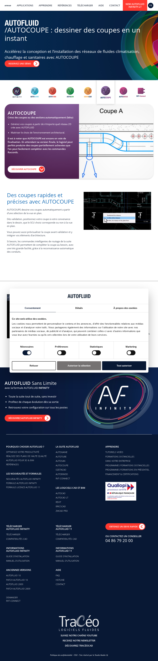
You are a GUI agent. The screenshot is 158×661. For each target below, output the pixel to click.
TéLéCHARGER (63, 534)
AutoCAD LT (62, 497)
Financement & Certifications (122, 474)
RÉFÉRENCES (12, 464)
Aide (101, 5)
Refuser (34, 365)
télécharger (13, 534)
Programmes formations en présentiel (127, 469)
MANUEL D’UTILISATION (17, 560)
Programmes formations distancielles (127, 465)
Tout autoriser (124, 365)
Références (65, 5)
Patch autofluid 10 (17, 579)
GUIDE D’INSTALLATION (17, 556)
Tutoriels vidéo (114, 452)
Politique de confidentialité (61, 655)
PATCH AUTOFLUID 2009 (18, 588)
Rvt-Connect (63, 478)
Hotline (60, 579)
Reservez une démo (19, 63)
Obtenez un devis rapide (123, 526)
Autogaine (61, 452)
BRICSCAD (61, 506)
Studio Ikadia (100, 655)
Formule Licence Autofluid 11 (23, 487)
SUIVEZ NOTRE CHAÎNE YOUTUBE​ (79, 635)
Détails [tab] (79, 308)
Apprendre (45, 5)
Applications (25, 5)
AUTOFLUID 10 (13, 575)
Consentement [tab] (33, 308)
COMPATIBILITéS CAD (16, 538)
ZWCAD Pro (62, 510)
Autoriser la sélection (79, 365)
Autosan (60, 460)
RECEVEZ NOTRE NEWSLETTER (79, 640)
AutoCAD (60, 493)
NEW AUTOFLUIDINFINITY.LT (135, 5)
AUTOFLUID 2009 (14, 584)
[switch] (61, 352)
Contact (114, 5)
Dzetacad (61, 469)
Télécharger (85, 5)
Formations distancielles (119, 456)
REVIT (58, 502)
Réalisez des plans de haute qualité (26, 456)
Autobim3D (62, 474)
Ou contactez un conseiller (123, 536)
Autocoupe (62, 465)
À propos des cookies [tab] (125, 308)
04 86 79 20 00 (119, 540)
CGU (75, 655)
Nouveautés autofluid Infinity (23, 478)
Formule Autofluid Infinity (21, 483)
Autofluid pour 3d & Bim (20, 460)
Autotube (61, 456)
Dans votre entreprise (118, 460)
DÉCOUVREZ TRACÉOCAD (79, 645)
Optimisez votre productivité (22, 451)
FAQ (58, 575)
